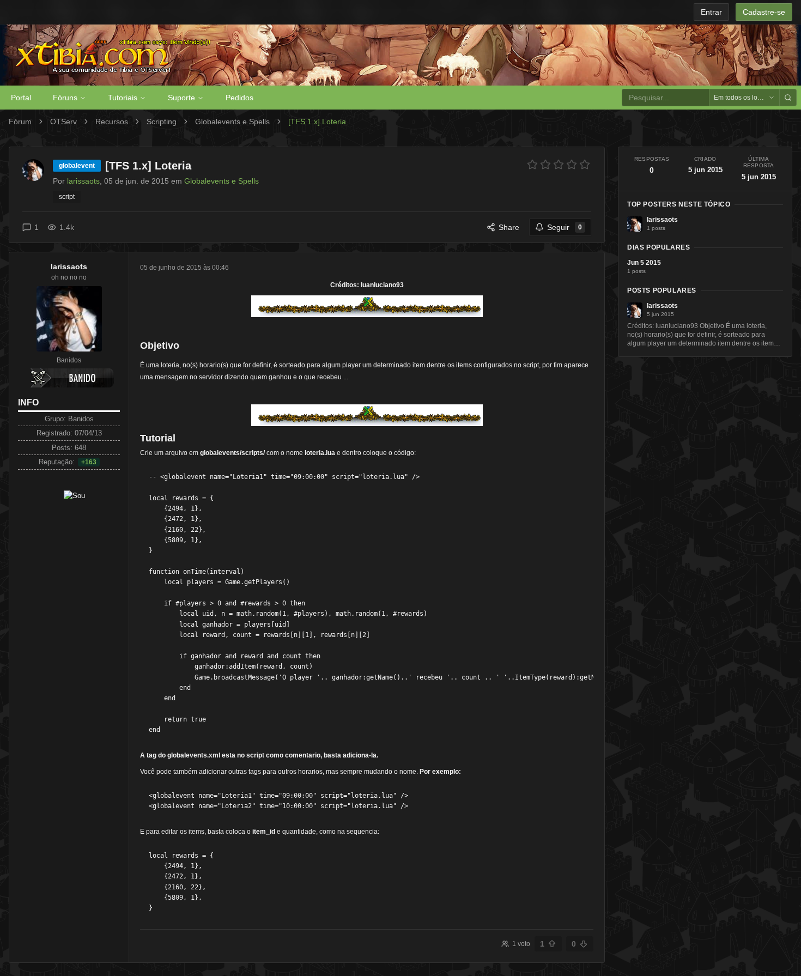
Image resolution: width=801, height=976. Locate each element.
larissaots (69, 266)
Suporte (181, 97)
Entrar (711, 12)
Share (509, 227)
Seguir (564, 227)
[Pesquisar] (788, 97)
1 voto (521, 944)
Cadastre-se (764, 12)
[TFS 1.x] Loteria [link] (317, 121)
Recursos (111, 121)
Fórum (20, 121)
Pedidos (239, 97)
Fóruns (65, 97)
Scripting (162, 121)
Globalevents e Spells (232, 121)
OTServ (63, 121)
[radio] (532, 164)
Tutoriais (122, 97)
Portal (21, 97)
